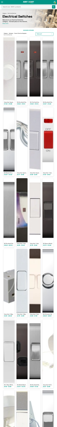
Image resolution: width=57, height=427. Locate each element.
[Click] (2, 2)
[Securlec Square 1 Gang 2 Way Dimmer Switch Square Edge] (9, 69)
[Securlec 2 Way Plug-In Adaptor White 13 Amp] (9, 281)
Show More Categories (28, 30)
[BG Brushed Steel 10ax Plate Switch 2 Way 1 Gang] (35, 352)
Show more (5, 23)
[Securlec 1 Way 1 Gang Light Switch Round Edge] (22, 281)
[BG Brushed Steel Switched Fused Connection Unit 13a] (22, 69)
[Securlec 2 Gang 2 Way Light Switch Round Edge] (35, 281)
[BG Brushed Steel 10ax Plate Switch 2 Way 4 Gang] (9, 210)
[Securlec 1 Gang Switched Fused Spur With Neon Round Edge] (22, 210)
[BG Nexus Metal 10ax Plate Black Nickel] (48, 210)
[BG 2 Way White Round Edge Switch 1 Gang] (9, 352)
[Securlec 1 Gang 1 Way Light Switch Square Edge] (35, 210)
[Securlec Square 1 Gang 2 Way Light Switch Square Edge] (35, 140)
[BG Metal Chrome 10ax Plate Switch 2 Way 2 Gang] (9, 140)
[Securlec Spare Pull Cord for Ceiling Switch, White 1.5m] (22, 140)
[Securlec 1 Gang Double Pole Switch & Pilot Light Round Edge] (48, 140)
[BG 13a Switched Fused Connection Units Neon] (35, 69)
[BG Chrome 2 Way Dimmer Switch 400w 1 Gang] (48, 281)
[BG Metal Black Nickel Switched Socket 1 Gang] (22, 352)
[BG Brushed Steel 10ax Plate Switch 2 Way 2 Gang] (48, 69)
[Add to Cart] (28, 2)
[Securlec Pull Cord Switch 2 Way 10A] (48, 352)
